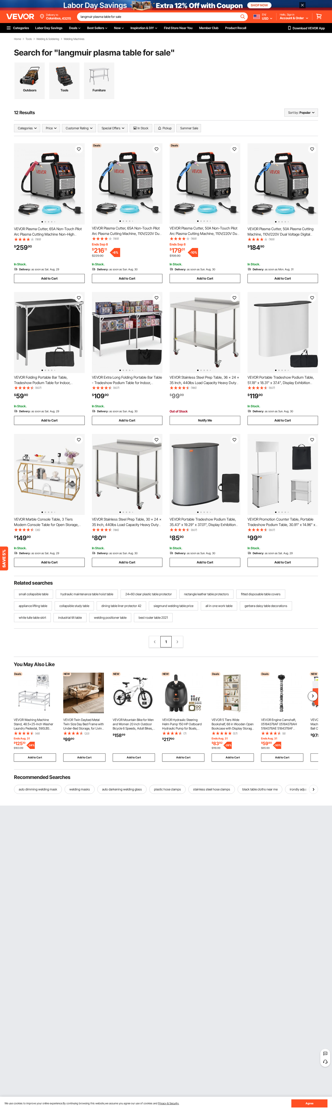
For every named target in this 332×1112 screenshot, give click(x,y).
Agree (309, 1103)
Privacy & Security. (168, 1103)
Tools (29, 39)
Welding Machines (74, 39)
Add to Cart (49, 278)
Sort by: (293, 112)
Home (17, 39)
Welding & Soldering (47, 39)
